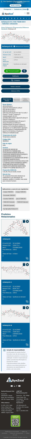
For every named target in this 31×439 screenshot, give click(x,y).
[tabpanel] (15, 4)
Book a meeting (15, 5)
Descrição (17, 99)
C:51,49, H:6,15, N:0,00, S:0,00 (12, 171)
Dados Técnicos (25, 99)
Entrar (25, 9)
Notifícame (15, 76)
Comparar (17, 80)
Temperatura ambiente (9, 137)
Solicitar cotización (15, 86)
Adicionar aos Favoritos (22, 46)
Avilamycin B (7, 325)
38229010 (6, 141)
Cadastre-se (18, 9)
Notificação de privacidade (12, 431)
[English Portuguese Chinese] (8, 9)
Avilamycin (6, 239)
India (4, 145)
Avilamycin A (7, 282)
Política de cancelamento (16, 433)
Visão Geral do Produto (7, 99)
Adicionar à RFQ (15, 91)
